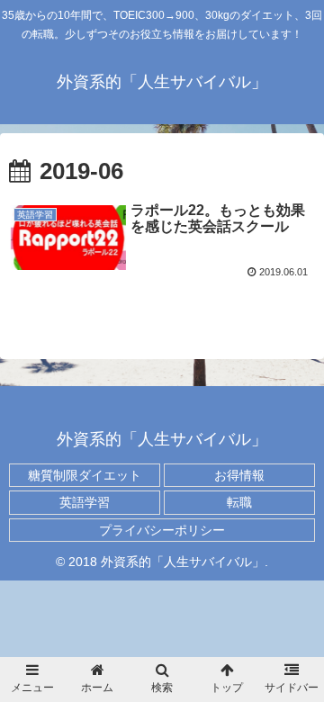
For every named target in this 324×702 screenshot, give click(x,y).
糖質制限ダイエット (84, 475)
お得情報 (239, 475)
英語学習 (84, 502)
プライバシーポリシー (162, 530)
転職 (239, 502)
